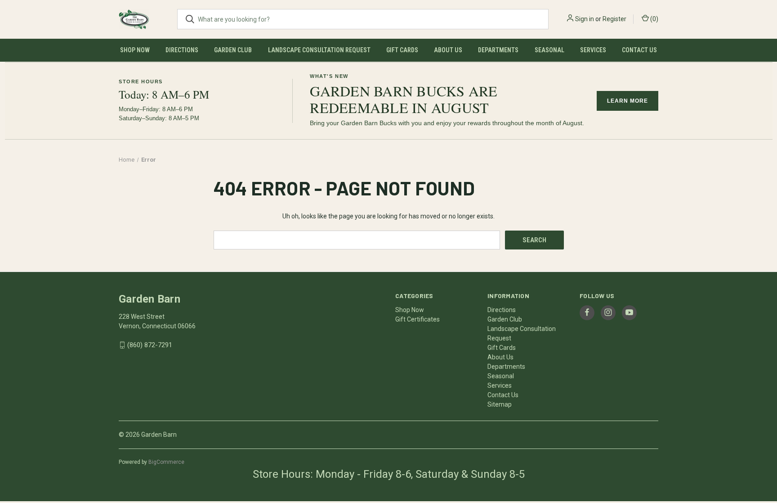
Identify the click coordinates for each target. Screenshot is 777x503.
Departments (498, 50)
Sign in (584, 19)
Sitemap (499, 404)
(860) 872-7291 (149, 345)
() (653, 19)
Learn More (627, 101)
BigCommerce (166, 462)
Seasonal (549, 50)
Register (614, 19)
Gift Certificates (417, 319)
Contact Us (639, 50)
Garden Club (233, 50)
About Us (448, 50)
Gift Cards (402, 50)
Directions (181, 50)
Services (593, 50)
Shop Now (135, 50)
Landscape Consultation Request (319, 50)
